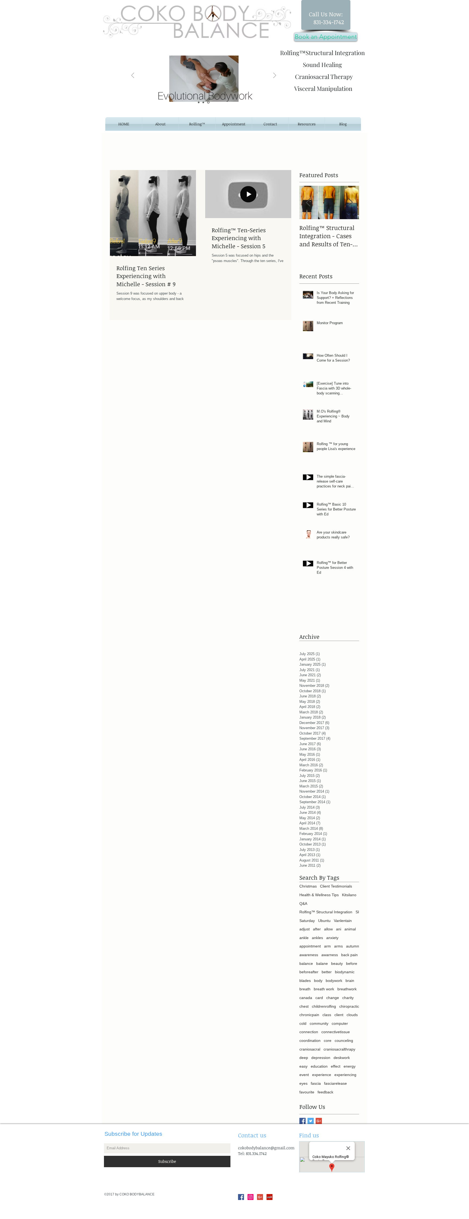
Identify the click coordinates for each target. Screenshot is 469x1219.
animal (350, 929)
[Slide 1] (199, 102)
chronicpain (309, 1015)
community (319, 1023)
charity (348, 997)
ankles (317, 938)
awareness (308, 955)
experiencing (345, 1075)
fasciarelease (335, 1083)
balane (322, 963)
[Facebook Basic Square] (302, 1121)
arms (338, 946)
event (304, 1075)
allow (328, 929)
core (327, 1040)
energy (350, 1066)
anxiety (332, 938)
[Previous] (132, 76)
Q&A (303, 903)
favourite (306, 1092)
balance (306, 963)
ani (338, 929)
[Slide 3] (209, 102)
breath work (324, 989)
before (351, 963)
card (319, 997)
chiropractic (349, 1006)
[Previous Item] (308, 203)
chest (304, 1006)
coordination (310, 1040)
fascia (316, 1083)
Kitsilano (349, 895)
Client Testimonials (336, 886)
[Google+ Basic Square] (319, 1121)
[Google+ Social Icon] (260, 1197)
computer (340, 1023)
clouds (352, 1015)
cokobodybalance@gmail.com (266, 1147)
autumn (352, 946)
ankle (304, 938)
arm (327, 946)
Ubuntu (324, 920)
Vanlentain (343, 920)
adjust (304, 929)
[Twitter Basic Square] (311, 1121)
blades (305, 980)
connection (308, 1032)
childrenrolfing (324, 1006)
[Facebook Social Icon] (241, 1197)
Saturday (307, 920)
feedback (325, 1092)
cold (302, 1023)
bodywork (334, 980)
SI (357, 912)
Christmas (308, 886)
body (318, 980)
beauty (337, 963)
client (338, 1015)
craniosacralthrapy (339, 1049)
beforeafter (308, 972)
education (319, 1066)
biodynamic (344, 972)
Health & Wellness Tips (319, 895)
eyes (303, 1083)
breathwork (347, 989)
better (327, 972)
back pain (349, 955)
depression (320, 1057)
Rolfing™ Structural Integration (325, 912)
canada (305, 997)
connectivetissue (335, 1032)
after (317, 929)
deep (303, 1057)
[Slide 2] (204, 102)
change (332, 997)
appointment (310, 946)
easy (303, 1066)
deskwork (342, 1057)
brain (350, 980)
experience (321, 1075)
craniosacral (309, 1049)
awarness (329, 955)
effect (335, 1066)
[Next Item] (350, 203)
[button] (307, 124)
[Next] (274, 76)
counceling (344, 1040)
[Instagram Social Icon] (250, 1197)
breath (304, 989)
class (326, 1015)
